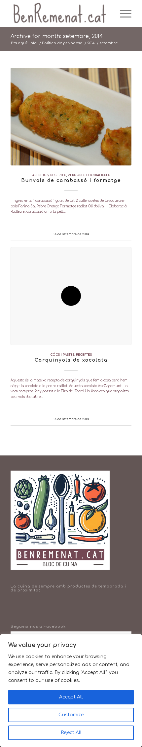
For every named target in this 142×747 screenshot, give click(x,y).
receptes (58, 175)
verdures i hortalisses (89, 175)
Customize (71, 714)
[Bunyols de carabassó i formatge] (71, 116)
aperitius (40, 175)
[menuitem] (108, 13)
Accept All (71, 696)
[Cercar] (108, 13)
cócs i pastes (62, 354)
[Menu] (122, 13)
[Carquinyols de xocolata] (71, 296)
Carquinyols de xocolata (71, 360)
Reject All (71, 732)
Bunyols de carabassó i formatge (71, 180)
